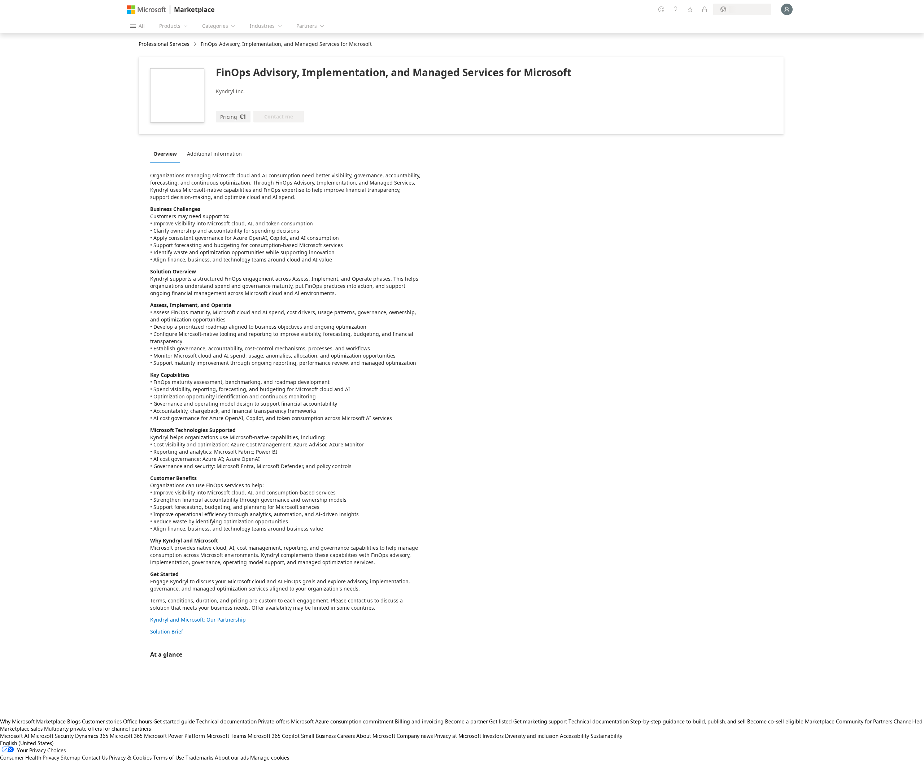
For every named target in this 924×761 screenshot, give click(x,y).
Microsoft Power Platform (174, 735)
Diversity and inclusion (531, 735)
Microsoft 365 (126, 735)
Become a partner (466, 721)
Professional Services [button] (164, 43)
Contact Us (95, 757)
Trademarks (199, 757)
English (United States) (27, 743)
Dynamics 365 (91, 735)
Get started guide (174, 721)
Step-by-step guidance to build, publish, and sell (688, 721)
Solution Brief (166, 631)
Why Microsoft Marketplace (33, 721)
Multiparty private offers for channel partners (97, 728)
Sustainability (606, 735)
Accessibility (574, 735)
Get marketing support (540, 721)
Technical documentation (226, 721)
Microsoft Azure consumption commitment (343, 721)
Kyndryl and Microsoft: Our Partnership (198, 619)
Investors (493, 735)
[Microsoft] (146, 9)
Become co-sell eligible (775, 721)
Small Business (318, 735)
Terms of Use (168, 757)
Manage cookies (269, 757)
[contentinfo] (196, 44)
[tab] (167, 153)
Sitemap (70, 757)
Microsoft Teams (226, 735)
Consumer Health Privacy (29, 757)
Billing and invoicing (419, 721)
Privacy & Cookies (130, 757)
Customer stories (102, 721)
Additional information (214, 153)
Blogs (73, 721)
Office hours (137, 721)
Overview (165, 153)
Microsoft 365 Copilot (274, 735)
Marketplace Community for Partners (848, 721)
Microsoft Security (52, 735)
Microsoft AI (14, 735)
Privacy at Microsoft (457, 735)
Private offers (273, 721)
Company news (415, 735)
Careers (346, 735)
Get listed (500, 721)
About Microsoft (375, 735)
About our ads (232, 757)
